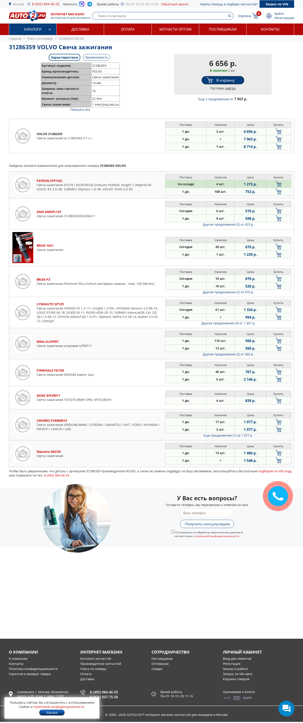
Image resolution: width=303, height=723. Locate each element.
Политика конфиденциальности (33, 669)
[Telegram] (90, 5)
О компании (18, 658)
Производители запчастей (100, 664)
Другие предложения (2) (228, 224)
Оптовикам (160, 664)
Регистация (231, 664)
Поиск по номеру (93, 669)
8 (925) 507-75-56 (104, 697)
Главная (15, 38)
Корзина (244, 16)
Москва (18, 4)
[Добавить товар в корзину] (278, 131)
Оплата (127, 29)
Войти (279, 14)
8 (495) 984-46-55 (46, 4)
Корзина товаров (236, 679)
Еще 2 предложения (222, 99)
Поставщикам (222, 29)
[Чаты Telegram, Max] (286, 708)
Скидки (157, 669)
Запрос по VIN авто (237, 674)
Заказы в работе (235, 669)
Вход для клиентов (237, 658)
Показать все (80, 109)
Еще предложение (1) (228, 435)
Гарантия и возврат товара (30, 674)
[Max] (81, 5)
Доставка (80, 29)
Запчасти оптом (175, 29)
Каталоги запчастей (95, 658)
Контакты (270, 29)
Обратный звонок (175, 4)
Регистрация (284, 18)
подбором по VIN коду (274, 471)
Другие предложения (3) (228, 323)
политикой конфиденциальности (217, 536)
